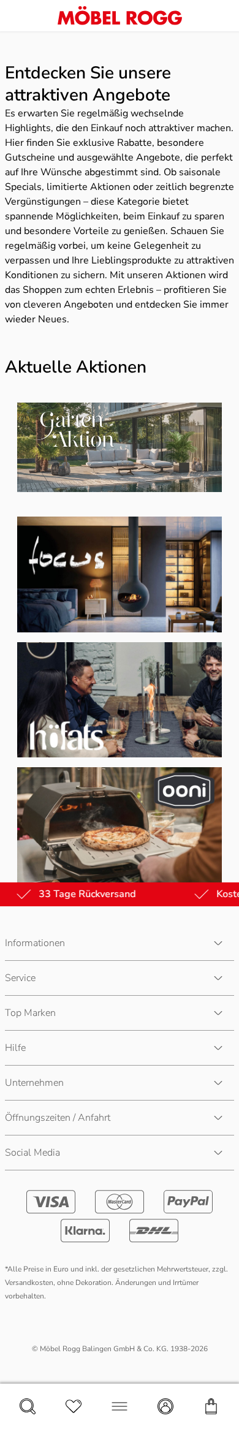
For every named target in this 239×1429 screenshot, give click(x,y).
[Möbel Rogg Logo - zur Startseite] (120, 15)
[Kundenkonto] (165, 1406)
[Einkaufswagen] (211, 1406)
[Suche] (28, 1406)
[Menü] (119, 1406)
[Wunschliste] (74, 1406)
